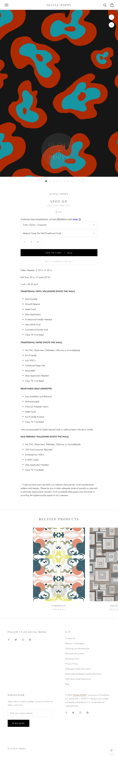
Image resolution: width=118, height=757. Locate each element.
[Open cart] (111, 5)
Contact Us (70, 638)
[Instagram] (23, 639)
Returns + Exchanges (74, 643)
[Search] (105, 5)
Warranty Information (74, 653)
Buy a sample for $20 (59, 261)
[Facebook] (9, 639)
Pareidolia (59, 605)
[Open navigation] (6, 5)
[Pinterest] (30, 639)
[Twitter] (16, 639)
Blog (67, 684)
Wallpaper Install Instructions (78, 668)
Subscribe (18, 723)
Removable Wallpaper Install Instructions (83, 673)
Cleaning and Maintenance (77, 648)
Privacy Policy (71, 663)
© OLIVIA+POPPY (17, 748)
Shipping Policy (72, 658)
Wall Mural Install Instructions (78, 678)
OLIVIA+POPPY (80, 695)
